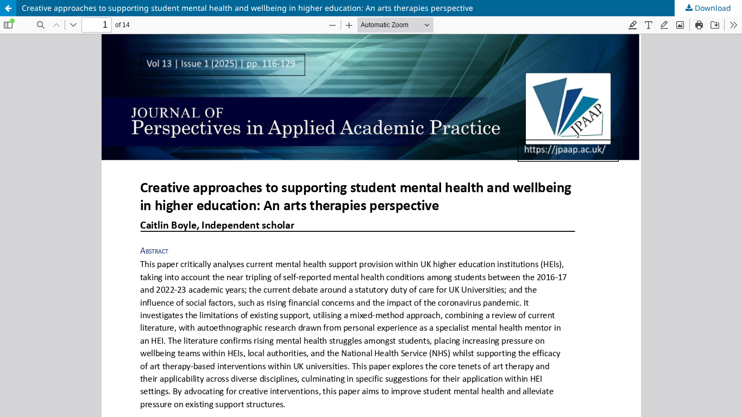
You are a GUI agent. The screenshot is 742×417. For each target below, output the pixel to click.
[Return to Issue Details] (8, 8)
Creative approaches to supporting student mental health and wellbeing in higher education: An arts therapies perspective (247, 8)
